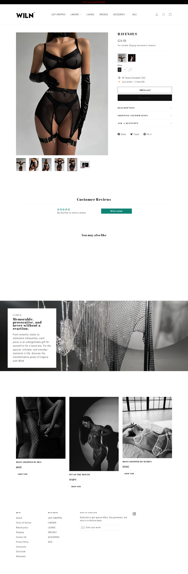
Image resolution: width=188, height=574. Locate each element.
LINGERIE (75, 14)
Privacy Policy (22, 541)
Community (21, 546)
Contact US (21, 537)
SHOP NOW (23, 474)
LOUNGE (90, 14)
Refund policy (22, 527)
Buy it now (144, 97)
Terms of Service (23, 522)
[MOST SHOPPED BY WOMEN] (147, 427)
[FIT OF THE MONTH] (94, 434)
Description (126, 108)
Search (19, 518)
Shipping (132, 45)
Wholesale (20, 556)
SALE (134, 14)
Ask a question (128, 123)
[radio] (122, 58)
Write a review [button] (116, 211)
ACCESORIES (119, 14)
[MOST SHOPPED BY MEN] (40, 428)
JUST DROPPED (58, 14)
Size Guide (21, 551)
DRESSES (103, 14)
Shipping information (133, 115)
